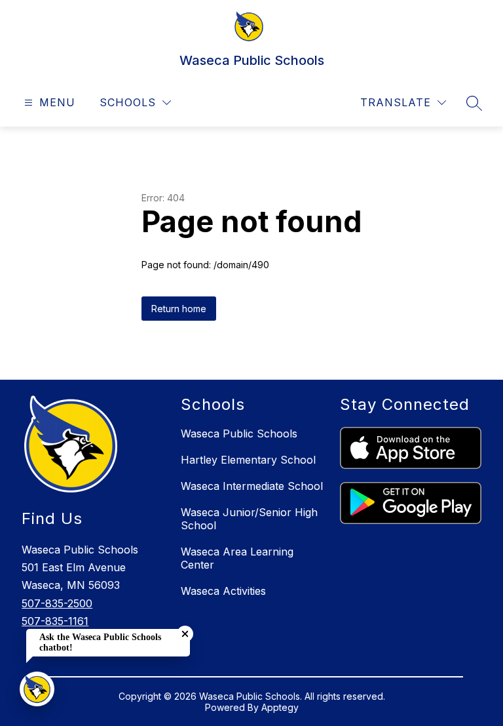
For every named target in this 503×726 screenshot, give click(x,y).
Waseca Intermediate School (252, 486)
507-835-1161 (55, 621)
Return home (178, 308)
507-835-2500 (57, 603)
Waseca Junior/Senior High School (249, 519)
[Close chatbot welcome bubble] (185, 634)
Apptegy (280, 707)
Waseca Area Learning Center (237, 558)
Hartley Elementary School (248, 459)
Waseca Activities (223, 590)
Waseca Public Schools (239, 433)
